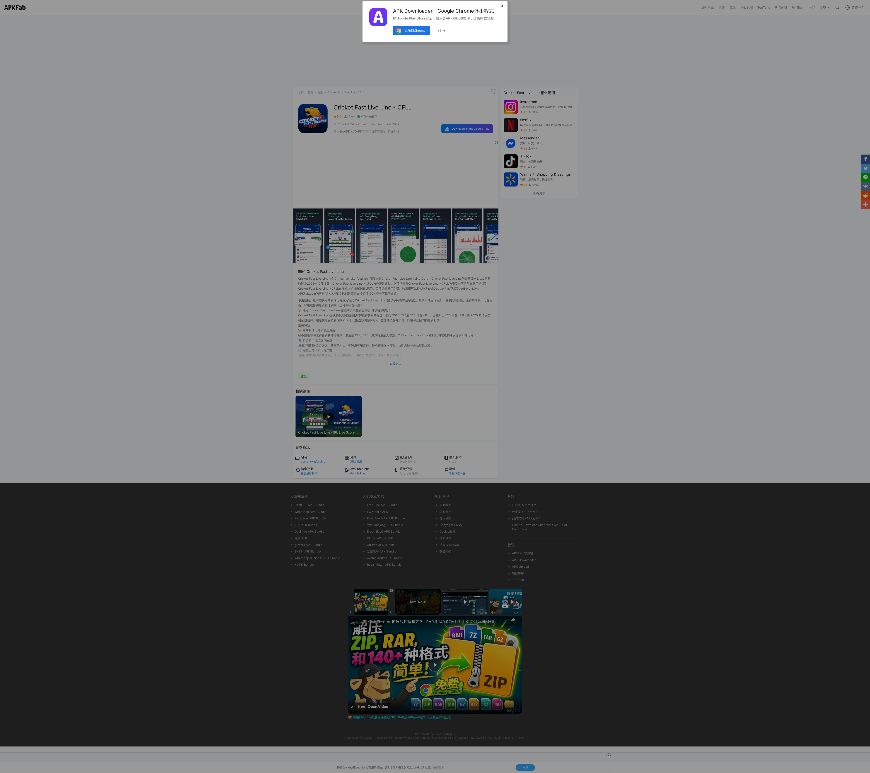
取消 (441, 30)
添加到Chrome (414, 30)
